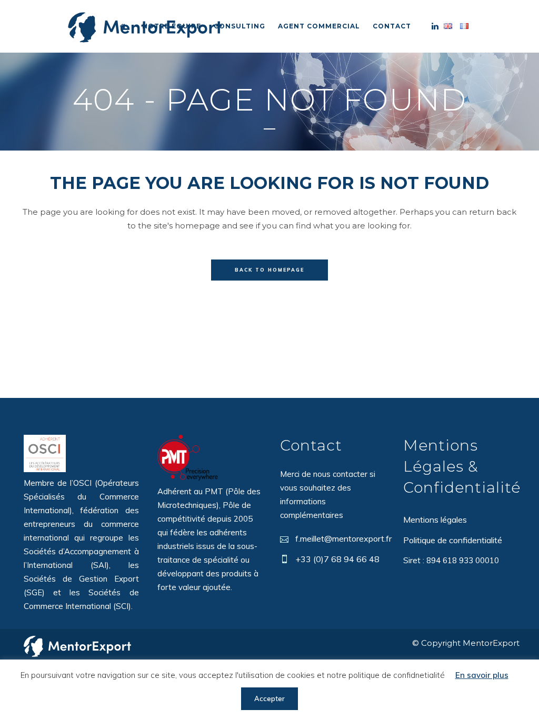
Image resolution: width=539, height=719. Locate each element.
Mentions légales (435, 519)
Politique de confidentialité (452, 540)
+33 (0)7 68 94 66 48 (337, 559)
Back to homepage (269, 270)
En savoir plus (481, 675)
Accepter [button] (269, 698)
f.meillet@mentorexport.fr (343, 538)
